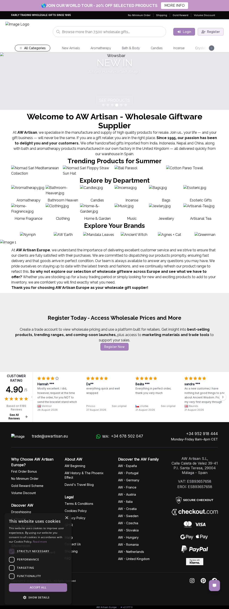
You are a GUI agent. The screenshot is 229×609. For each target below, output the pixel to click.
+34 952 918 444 (202, 433)
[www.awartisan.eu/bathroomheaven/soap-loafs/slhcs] (114, 81)
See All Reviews (14, 416)
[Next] (222, 397)
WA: (122, 436)
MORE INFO (174, 5)
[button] (38, 597)
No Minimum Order (139, 15)
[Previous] (32, 397)
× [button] (66, 518)
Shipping (161, 15)
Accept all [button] (38, 587)
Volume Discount (204, 15)
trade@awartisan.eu (50, 436)
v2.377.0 (128, 607)
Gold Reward (180, 15)
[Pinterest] (203, 581)
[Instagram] (192, 581)
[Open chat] (214, 585)
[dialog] (38, 559)
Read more (40, 541)
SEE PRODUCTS (114, 100)
